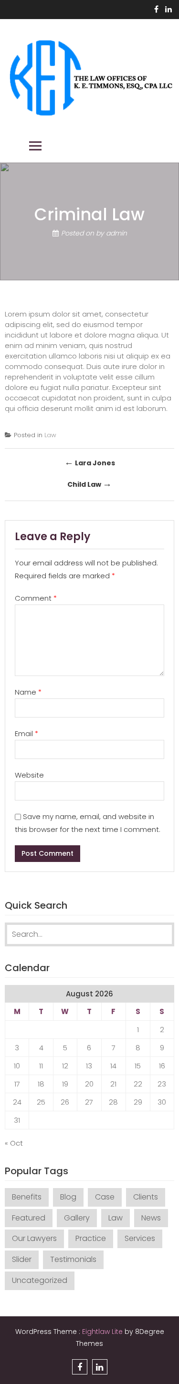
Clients (145, 1196)
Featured (28, 1217)
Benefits (27, 1196)
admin (116, 233)
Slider (22, 1259)
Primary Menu (35, 145)
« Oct (14, 1143)
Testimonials (73, 1259)
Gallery (77, 1217)
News (151, 1217)
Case (105, 1196)
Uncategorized (39, 1280)
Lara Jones (89, 462)
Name (28, 692)
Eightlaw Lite (103, 1331)
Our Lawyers (34, 1238)
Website (29, 775)
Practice (90, 1238)
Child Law (89, 483)
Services (140, 1238)
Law (50, 435)
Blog (68, 1196)
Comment (36, 598)
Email (26, 733)
